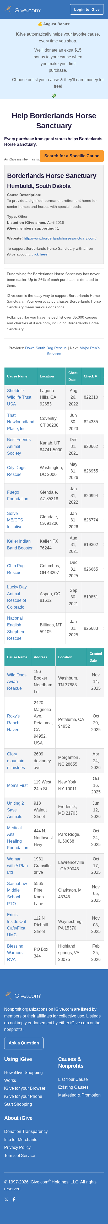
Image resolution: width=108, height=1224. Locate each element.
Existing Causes (73, 1087)
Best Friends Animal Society (19, 446)
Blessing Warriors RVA (15, 953)
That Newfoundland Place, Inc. (20, 422)
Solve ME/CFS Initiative (15, 520)
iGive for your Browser (24, 1088)
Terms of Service (19, 1155)
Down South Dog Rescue (46, 348)
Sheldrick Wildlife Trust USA (19, 397)
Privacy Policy (17, 1147)
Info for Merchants (20, 1139)
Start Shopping (18, 1104)
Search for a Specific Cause (71, 156)
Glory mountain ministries (16, 761)
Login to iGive (87, 9)
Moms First (17, 785)
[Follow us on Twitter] (6, 1199)
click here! (40, 254)
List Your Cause (73, 1079)
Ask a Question (24, 1043)
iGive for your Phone (23, 1096)
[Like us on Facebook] (14, 1199)
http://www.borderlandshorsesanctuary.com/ (60, 238)
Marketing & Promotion (79, 1095)
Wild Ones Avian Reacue (16, 682)
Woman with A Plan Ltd (17, 866)
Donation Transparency (26, 1131)
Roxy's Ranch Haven (13, 723)
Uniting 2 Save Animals (15, 810)
